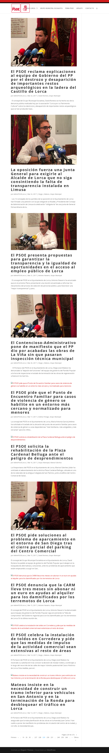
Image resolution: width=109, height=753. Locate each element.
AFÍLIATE (79, 8)
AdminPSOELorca (20, 96)
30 (30, 737)
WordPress (51, 750)
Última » (76, 738)
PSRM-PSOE (69, 8)
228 (40, 737)
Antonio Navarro (44, 275)
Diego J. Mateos (43, 194)
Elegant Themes (27, 750)
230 (48, 737)
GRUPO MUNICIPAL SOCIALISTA (51, 8)
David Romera (43, 96)
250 (62, 737)
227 (35, 737)
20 (26, 737)
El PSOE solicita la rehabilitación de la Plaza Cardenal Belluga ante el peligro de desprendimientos (42, 452)
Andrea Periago (43, 417)
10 (23, 737)
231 (52, 737)
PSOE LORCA (30, 8)
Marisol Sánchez (56, 463)
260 (66, 737)
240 (58, 737)
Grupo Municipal (54, 96)
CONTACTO (89, 8)
